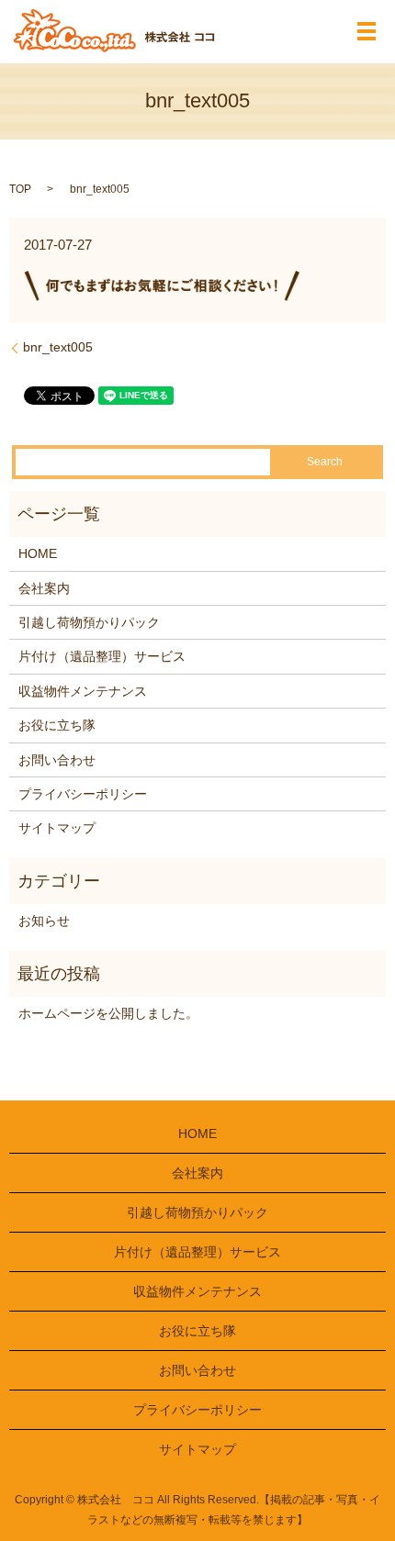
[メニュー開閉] (366, 31)
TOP (20, 189)
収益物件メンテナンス (82, 691)
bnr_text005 (58, 347)
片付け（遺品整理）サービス (102, 656)
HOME (37, 553)
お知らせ (44, 920)
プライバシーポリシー (82, 794)
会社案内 (44, 588)
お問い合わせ (57, 760)
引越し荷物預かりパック (89, 622)
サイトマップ (57, 828)
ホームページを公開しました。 (108, 1013)
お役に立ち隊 (57, 725)
